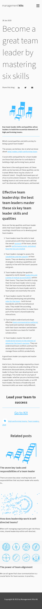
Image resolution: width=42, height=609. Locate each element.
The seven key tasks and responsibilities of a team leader (17, 469)
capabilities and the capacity (16, 256)
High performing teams (17, 421)
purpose (18, 243)
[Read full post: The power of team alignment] (21, 552)
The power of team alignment (16, 567)
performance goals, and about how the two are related (20, 247)
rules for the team (12, 301)
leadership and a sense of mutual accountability (21, 276)
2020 (4, 425)
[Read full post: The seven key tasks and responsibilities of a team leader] (21, 453)
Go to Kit (21, 413)
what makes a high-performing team (22, 151)
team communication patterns (25, 322)
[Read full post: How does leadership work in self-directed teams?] (21, 504)
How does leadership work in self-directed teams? (18, 520)
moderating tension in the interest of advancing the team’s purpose (20, 342)
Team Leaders (33, 421)
